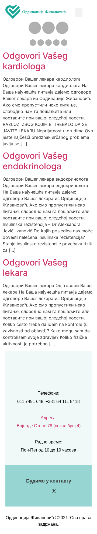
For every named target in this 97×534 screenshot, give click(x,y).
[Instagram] (40, 42)
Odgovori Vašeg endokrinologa (35, 160)
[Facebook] (48, 42)
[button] (78, 12)
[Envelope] (48, 28)
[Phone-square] (35, 28)
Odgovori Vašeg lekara (35, 267)
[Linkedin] (33, 42)
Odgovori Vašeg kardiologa (35, 60)
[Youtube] (64, 42)
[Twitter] (56, 42)
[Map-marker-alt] (62, 28)
